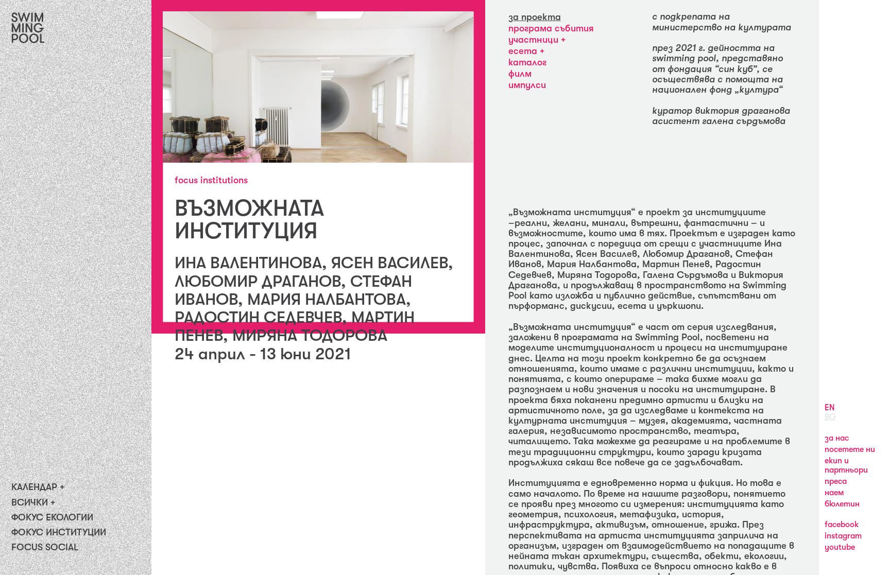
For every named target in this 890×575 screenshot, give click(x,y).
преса (836, 481)
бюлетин (842, 504)
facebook (842, 524)
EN (830, 407)
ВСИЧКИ (29, 502)
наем (834, 492)
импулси (527, 85)
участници (534, 39)
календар (34, 487)
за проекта (534, 17)
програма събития (551, 28)
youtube (840, 547)
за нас (837, 438)
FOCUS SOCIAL (44, 547)
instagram (843, 536)
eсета (524, 51)
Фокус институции (58, 532)
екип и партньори (846, 465)
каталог (527, 62)
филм (520, 73)
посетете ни (850, 449)
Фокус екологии (52, 517)
